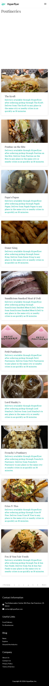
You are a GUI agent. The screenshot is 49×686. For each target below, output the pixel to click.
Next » (44, 585)
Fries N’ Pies (11, 506)
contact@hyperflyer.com (14, 609)
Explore (5, 641)
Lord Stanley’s (12, 402)
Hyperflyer (13, 4)
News (4, 638)
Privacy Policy (7, 664)
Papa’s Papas (12, 197)
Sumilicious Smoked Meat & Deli (23, 298)
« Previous (6, 585)
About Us (5, 658)
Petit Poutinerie (13, 351)
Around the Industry (9, 644)
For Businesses (7, 625)
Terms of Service (8, 667)
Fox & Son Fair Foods (17, 556)
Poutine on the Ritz (15, 146)
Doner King (11, 247)
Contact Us (6, 661)
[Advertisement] (24, 42)
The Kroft (10, 96)
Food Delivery (7, 622)
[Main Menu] (45, 4)
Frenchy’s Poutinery (16, 452)
